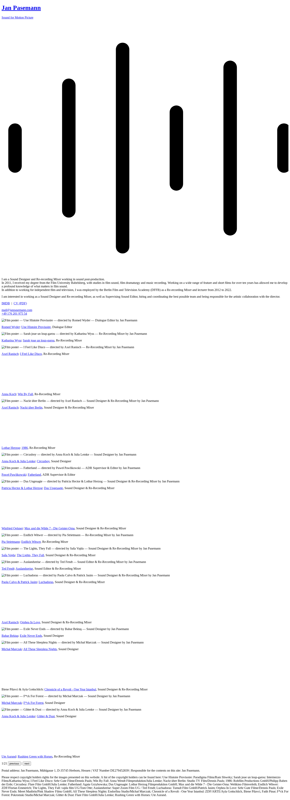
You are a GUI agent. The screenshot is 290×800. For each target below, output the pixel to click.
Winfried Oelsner (12, 528)
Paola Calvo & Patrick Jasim (19, 582)
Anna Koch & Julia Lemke (18, 461)
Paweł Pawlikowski (14, 474)
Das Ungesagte (53, 488)
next (26, 763)
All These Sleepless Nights (40, 649)
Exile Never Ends (31, 635)
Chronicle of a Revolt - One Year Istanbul (70, 689)
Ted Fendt (8, 568)
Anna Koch (9, 394)
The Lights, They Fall (30, 555)
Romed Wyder (11, 327)
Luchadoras (46, 582)
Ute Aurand (9, 756)
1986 (25, 447)
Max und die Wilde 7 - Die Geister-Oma (49, 528)
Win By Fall (25, 394)
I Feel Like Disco (31, 353)
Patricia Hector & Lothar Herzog (22, 488)
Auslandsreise (24, 568)
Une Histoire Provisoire (36, 327)
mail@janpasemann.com (17, 310)
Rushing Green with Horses (35, 756)
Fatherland (34, 474)
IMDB (6, 303)
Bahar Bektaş (10, 635)
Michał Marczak (12, 649)
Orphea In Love (30, 622)
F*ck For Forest (33, 702)
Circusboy (43, 461)
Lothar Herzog (11, 447)
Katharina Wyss (11, 340)
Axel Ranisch (10, 353)
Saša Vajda (8, 555)
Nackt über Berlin (31, 407)
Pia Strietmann (11, 541)
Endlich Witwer (31, 541)
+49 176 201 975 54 (14, 313)
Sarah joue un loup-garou (38, 340)
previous (14, 763)
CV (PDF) (20, 303)
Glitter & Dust (46, 716)
